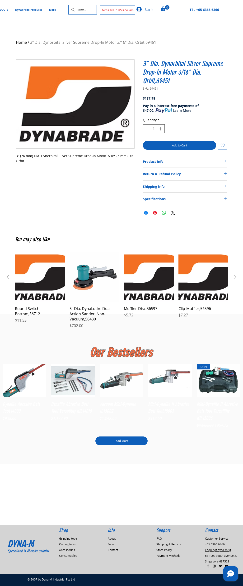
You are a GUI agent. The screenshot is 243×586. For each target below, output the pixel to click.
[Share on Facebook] (146, 213)
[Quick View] (24, 380)
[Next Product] (235, 277)
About (112, 538)
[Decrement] (147, 129)
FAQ (159, 538)
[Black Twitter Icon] (220, 566)
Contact (113, 550)
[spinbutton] (154, 129)
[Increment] (161, 129)
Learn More (182, 110)
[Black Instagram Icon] (214, 566)
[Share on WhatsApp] (164, 213)
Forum (112, 544)
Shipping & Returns (169, 544)
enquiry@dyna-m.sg (218, 550)
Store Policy (164, 550)
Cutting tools (67, 544)
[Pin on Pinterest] (155, 213)
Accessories (67, 550)
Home (21, 42)
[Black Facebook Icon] (208, 566)
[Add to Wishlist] (222, 145)
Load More (121, 441)
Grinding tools (68, 538)
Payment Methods (168, 555)
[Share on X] (173, 213)
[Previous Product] (8, 277)
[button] (117, 10)
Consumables (68, 555)
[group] (121, 290)
